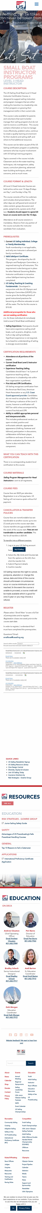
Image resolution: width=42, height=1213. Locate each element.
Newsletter (25, 1188)
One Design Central (15, 767)
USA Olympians (27, 1192)
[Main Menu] (37, 4)
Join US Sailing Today (16, 772)
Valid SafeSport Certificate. (17, 256)
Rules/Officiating (11, 1157)
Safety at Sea (32, 1094)
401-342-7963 (30, 941)
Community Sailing (11, 1122)
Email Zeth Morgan (11, 1015)
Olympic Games (27, 1161)
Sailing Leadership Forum (19, 1090)
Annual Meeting (18, 1078)
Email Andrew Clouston (12, 939)
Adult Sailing (32, 1079)
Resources (25, 1151)
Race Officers (32, 1086)
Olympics (25, 1157)
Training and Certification (9, 1178)
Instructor (31, 1083)
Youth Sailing (26, 1122)
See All (7, 803)
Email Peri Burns (30, 938)
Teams (24, 1177)
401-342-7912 (12, 1017)
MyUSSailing (19, 549)
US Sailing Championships (20, 1110)
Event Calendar (20, 1106)
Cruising (7, 1126)
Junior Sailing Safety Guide (16, 823)
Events (17, 1073)
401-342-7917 (12, 981)
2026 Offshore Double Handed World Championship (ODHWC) (29, 1140)
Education (31, 1073)
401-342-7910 (30, 979)
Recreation (9, 1119)
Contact (7, 1092)
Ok (13, 1208)
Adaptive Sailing (10, 1129)
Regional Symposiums (19, 1083)
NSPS (17, 1103)
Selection (25, 1171)
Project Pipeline (27, 1164)
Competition (26, 1119)
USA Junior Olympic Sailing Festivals (20, 1097)
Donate (7, 1088)
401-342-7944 (12, 943)
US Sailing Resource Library (18, 765)
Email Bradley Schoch (11, 977)
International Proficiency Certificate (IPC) (12, 1140)
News (7, 1077)
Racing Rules (9, 1182)
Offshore (25, 1148)
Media (24, 1174)
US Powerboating (32, 1098)
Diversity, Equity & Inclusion (18, 770)
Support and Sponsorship (26, 1184)
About (7, 1073)
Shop (7, 1084)
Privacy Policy (7, 1097)
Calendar (8, 1080)
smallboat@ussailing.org (14, 637)
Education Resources (31, 1090)
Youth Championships (29, 1126)
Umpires (7, 1167)
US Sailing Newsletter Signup (19, 762)
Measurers (8, 1171)
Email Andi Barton (30, 976)
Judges (7, 1164)
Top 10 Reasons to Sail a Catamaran (16, 848)
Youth (30, 1076)
